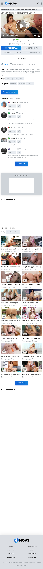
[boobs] (4, 140)
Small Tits (22, 83)
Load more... (21, 163)
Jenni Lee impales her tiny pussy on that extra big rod (11, 249)
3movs (24, 565)
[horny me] (4, 151)
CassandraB (14, 102)
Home (11, 546)
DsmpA (13, 113)
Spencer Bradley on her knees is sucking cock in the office (11, 285)
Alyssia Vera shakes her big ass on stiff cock (11, 320)
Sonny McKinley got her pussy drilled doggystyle (32, 267)
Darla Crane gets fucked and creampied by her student (32, 338)
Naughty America (17, 64)
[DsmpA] (4, 115)
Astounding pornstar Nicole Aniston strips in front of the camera (32, 320)
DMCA (32, 550)
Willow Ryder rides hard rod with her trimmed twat (11, 374)
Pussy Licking (19, 79)
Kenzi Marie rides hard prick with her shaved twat (11, 302)
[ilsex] (4, 130)
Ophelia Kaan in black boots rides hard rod (32, 356)
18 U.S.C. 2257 (32, 557)
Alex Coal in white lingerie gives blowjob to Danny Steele (32, 374)
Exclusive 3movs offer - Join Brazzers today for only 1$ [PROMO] (19, 9)
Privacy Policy (11, 550)
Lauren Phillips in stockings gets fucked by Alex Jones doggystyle (11, 338)
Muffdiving (13, 83)
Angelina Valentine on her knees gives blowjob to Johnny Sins (11, 267)
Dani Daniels (31, 64)
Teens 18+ (30, 83)
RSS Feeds (11, 553)
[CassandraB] (4, 104)
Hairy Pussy (9, 79)
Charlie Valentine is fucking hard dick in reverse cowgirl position (32, 302)
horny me (13, 149)
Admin (6, 64)
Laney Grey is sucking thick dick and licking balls (32, 249)
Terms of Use (32, 546)
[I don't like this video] (28, 41)
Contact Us (11, 557)
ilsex (12, 127)
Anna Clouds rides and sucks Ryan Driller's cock (32, 285)
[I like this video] (14, 41)
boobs (13, 138)
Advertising (32, 553)
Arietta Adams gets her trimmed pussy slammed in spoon (11, 356)
